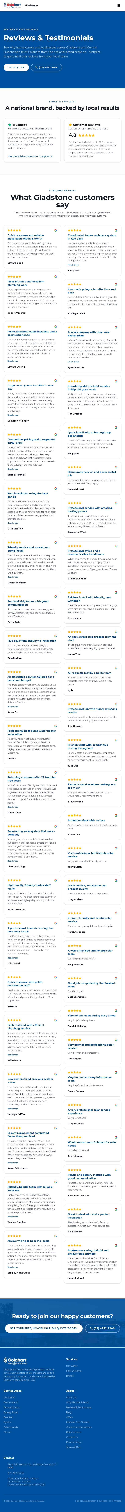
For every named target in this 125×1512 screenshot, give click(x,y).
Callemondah (11, 1427)
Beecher (8, 1417)
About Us (71, 1397)
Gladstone (9, 1397)
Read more (12, 361)
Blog (68, 1412)
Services (71, 1359)
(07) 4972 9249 (16, 1473)
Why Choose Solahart (77, 1402)
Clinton (7, 1432)
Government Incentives (79, 1427)
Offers (69, 1417)
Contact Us (72, 1437)
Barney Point (11, 1412)
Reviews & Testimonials (78, 1407)
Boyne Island (11, 1402)
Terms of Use (73, 1447)
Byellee (8, 1422)
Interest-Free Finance (77, 1422)
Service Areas (12, 1390)
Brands (69, 1375)
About (70, 1390)
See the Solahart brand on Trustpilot (29, 156)
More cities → (11, 1437)
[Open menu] (119, 5)
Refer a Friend (73, 1432)
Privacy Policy (73, 1442)
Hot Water (71, 1365)
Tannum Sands (12, 1407)
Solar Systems (73, 1370)
